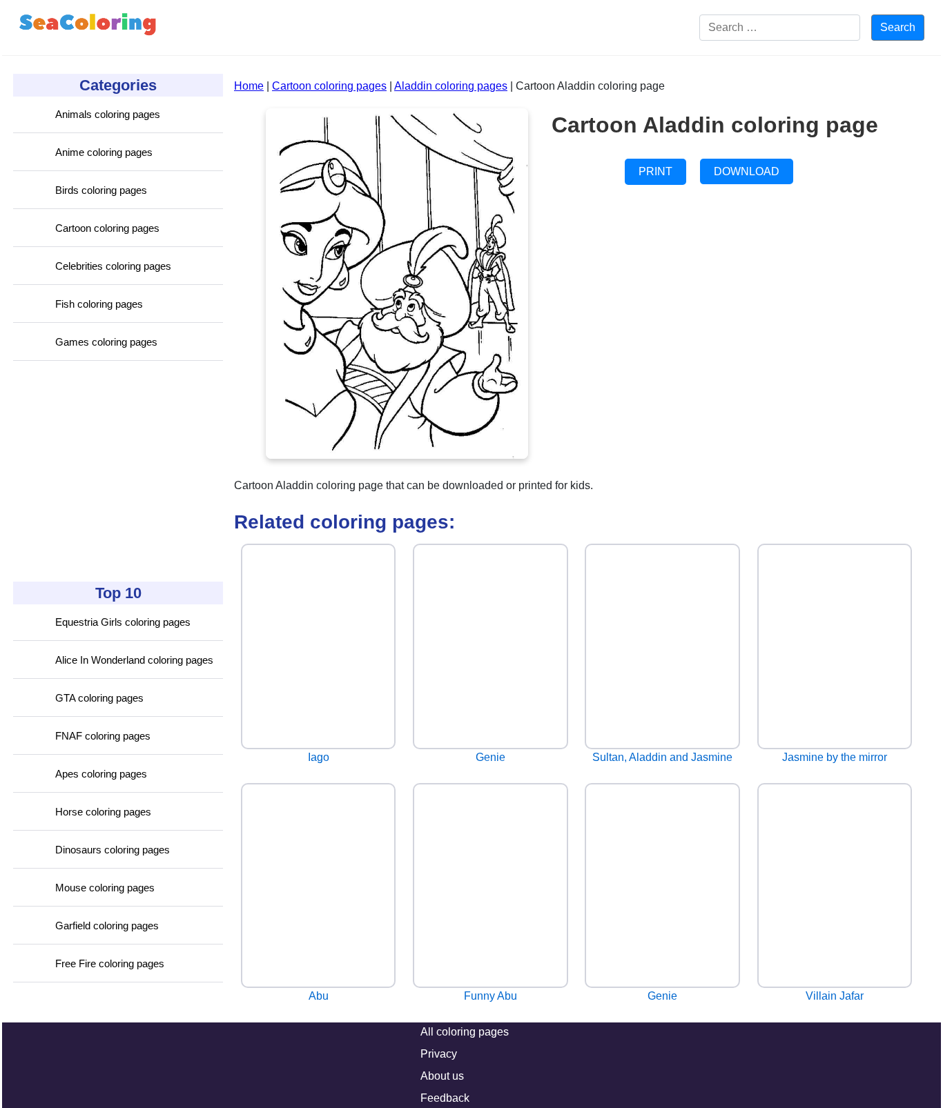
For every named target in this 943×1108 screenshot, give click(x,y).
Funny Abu (490, 996)
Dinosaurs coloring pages (112, 849)
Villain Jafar (835, 996)
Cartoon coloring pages (107, 228)
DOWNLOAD (746, 171)
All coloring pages (464, 1032)
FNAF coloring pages (102, 736)
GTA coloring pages (99, 698)
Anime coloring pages (104, 152)
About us (442, 1076)
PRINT (655, 171)
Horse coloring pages (103, 812)
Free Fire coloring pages (109, 963)
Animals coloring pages (107, 114)
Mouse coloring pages (105, 887)
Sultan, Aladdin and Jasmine (662, 757)
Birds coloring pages (101, 190)
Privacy (438, 1054)
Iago (318, 757)
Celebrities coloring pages (113, 266)
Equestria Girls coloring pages (123, 622)
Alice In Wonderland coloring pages (134, 660)
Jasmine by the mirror (834, 757)
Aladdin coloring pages (450, 86)
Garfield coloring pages (107, 925)
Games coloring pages (106, 342)
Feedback (444, 1098)
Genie (490, 757)
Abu (319, 996)
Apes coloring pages (101, 774)
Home (249, 86)
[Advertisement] (116, 471)
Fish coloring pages (99, 304)
